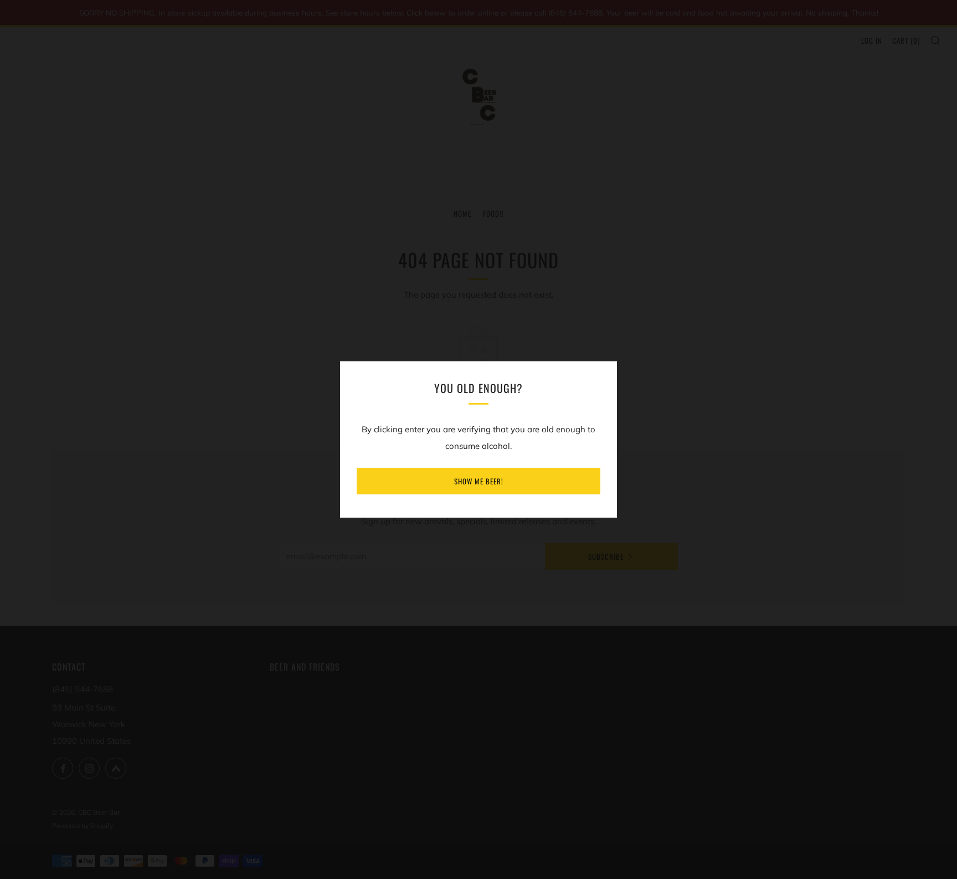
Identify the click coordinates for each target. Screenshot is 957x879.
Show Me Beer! (478, 481)
